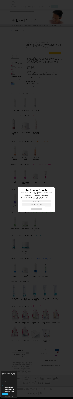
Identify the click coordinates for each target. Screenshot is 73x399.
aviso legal (38, 206)
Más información (4, 383)
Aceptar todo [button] (5, 394)
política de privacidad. (48, 206)
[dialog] (9, 384)
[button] (9, 396)
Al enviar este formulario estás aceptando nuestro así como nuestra (37, 206)
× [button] (15, 372)
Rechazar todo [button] (12, 394)
